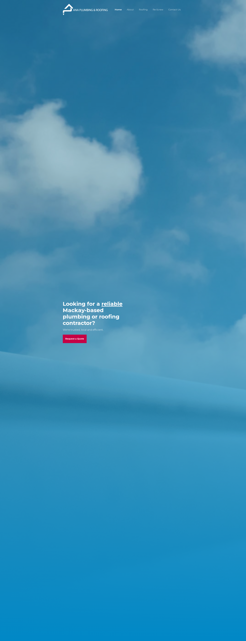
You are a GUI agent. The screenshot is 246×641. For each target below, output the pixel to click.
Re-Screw (158, 9)
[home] (85, 9)
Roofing (143, 9)
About (130, 9)
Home (118, 9)
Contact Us (174, 9)
